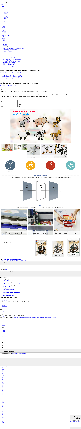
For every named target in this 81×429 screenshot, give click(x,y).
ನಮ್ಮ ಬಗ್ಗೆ (2, 23)
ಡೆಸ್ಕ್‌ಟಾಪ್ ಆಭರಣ (6, 12)
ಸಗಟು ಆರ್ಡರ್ (6, 85)
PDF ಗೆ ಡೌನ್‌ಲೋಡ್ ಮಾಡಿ (10, 85)
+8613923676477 (2, 3)
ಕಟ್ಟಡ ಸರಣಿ (4, 40)
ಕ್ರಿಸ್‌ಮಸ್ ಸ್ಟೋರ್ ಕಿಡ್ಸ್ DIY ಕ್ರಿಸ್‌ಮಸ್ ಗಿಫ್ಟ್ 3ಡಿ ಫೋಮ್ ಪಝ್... (9, 53)
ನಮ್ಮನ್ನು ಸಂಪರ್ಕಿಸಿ (3, 27)
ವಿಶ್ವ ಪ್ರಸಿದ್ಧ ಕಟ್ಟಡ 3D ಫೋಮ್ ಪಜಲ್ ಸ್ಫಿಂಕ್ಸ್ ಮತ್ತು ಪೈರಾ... (8, 51)
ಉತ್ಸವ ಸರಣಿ (5, 18)
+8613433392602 (3, 325)
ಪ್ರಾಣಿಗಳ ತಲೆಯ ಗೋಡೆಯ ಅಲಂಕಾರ (42, 317)
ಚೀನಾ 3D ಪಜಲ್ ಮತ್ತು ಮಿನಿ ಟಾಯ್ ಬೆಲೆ (34, 317)
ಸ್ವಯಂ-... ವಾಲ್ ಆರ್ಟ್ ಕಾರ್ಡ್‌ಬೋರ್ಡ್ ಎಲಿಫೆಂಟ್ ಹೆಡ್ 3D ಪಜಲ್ (9, 62)
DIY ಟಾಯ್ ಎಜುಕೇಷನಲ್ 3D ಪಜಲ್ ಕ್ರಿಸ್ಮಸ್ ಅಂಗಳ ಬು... (9, 286)
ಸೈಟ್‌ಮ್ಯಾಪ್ (13, 317)
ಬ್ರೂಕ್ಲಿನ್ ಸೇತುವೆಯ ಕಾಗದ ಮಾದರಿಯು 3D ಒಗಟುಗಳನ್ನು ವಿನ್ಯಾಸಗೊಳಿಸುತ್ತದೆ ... (11, 283)
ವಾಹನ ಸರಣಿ (5, 16)
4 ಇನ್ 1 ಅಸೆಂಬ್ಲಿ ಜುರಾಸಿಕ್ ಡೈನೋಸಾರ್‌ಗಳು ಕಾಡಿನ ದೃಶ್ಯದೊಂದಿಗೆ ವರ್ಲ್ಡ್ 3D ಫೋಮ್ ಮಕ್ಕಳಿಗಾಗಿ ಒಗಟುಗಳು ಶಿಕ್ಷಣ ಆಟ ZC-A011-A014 (15, 260)
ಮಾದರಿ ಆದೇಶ (15, 85)
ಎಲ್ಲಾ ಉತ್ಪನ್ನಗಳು (54, 317)
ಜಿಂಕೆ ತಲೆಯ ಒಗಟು (28, 317)
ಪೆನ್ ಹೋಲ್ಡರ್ (5, 13)
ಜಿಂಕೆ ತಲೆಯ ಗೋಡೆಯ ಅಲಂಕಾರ (49, 317)
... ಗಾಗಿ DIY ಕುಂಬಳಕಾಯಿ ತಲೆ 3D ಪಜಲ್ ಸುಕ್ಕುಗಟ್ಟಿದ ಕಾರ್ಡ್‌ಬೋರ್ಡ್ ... (10, 49)
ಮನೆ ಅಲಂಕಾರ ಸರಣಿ (6, 17)
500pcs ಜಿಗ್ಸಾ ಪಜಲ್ (6, 21)
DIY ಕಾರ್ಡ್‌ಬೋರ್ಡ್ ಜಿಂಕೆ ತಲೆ (23, 317)
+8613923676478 (2, 4)
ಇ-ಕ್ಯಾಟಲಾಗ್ (4, 26)
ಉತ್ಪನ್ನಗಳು (3, 30)
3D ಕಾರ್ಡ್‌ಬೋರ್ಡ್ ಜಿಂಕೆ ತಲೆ (17, 317)
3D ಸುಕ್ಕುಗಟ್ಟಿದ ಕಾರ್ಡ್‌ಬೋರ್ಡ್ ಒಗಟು (6, 11)
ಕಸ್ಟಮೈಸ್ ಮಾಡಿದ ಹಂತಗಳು (4, 306)
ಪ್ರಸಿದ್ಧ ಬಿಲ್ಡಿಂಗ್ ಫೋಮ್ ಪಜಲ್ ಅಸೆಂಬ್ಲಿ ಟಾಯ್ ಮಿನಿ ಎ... (9, 295)
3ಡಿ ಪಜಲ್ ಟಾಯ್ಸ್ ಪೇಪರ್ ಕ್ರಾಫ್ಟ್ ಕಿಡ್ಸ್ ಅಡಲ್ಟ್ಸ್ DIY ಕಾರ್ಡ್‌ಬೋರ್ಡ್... (9, 66)
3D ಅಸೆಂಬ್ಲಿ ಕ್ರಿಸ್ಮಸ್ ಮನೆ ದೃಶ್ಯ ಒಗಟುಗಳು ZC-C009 (8, 289)
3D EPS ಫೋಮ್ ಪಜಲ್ (4, 31)
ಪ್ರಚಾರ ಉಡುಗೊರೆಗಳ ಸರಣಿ (4, 32)
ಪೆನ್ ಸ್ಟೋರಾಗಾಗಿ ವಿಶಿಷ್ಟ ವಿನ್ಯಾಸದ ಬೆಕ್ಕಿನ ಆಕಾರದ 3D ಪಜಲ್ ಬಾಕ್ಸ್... (9, 64)
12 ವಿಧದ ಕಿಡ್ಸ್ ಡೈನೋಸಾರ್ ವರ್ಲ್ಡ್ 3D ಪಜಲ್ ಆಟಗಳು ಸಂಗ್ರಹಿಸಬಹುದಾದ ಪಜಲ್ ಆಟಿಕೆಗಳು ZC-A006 (12, 259)
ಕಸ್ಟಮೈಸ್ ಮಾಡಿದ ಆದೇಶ (2, 85)
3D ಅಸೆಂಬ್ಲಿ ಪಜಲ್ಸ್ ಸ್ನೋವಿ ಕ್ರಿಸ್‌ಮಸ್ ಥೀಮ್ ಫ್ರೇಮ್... (9, 280)
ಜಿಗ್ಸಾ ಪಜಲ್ (3, 43)
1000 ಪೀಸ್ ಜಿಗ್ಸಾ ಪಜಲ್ (5, 44)
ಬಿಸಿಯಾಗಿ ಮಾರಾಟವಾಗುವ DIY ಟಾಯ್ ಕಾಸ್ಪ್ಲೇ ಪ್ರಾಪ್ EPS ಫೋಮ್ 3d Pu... (11, 292)
